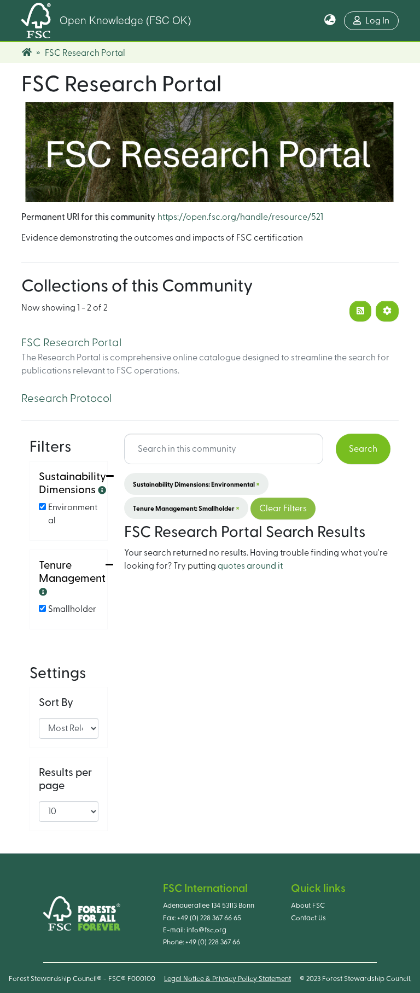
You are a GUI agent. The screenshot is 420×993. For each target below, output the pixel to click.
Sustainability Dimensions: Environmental (196, 484)
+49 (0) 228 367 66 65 (209, 918)
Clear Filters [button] (283, 508)
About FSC (308, 905)
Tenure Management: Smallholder (186, 508)
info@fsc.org (206, 930)
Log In (377, 20)
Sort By (56, 702)
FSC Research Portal (71, 342)
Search (363, 449)
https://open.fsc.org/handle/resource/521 (240, 217)
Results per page (65, 779)
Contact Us (308, 918)
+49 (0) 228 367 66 (212, 942)
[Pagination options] (387, 311)
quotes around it (250, 566)
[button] (330, 20)
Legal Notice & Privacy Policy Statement (227, 979)
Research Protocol (66, 398)
